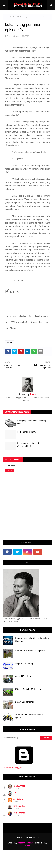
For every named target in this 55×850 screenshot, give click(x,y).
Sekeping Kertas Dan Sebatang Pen (31, 422)
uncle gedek (19, 806)
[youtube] (37, 552)
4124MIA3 (18, 799)
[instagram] (27, 552)
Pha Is (9, 36)
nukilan (14, 17)
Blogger (27, 845)
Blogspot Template (25, 842)
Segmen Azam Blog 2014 (26, 663)
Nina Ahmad (19, 785)
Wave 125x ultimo (23, 676)
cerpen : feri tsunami (26, 432)
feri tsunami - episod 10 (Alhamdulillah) (28, 444)
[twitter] (17, 552)
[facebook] (7, 552)
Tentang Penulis (32, 838)
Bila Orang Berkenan (24, 702)
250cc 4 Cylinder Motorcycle (28, 689)
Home (7, 17)
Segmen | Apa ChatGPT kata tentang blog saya (32, 639)
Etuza (16, 792)
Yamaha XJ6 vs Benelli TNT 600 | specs (30, 716)
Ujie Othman (19, 812)
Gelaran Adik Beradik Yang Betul (30, 651)
